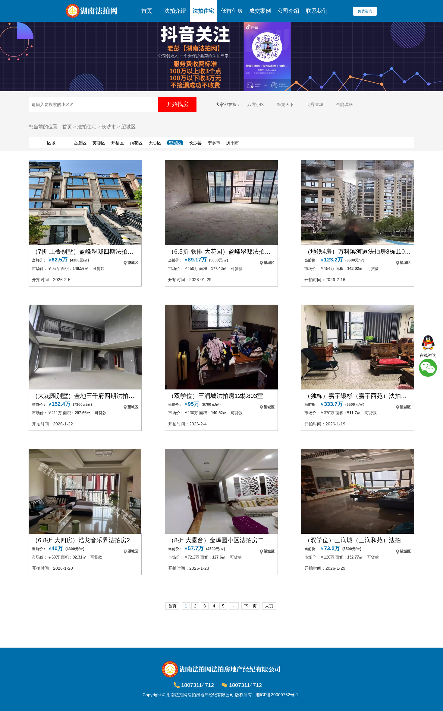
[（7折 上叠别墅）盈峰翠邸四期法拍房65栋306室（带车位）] (85, 202)
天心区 (155, 142)
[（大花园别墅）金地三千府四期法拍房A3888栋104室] (85, 347)
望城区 (128, 126)
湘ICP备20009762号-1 (277, 694)
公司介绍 (288, 11)
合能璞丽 (344, 104)
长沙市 (109, 126)
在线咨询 (427, 355)
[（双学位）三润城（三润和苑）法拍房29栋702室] (357, 491)
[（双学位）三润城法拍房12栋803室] (221, 347)
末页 (269, 606)
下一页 (250, 606)
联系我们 (317, 11)
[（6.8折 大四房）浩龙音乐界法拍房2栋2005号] (85, 491)
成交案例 (260, 11)
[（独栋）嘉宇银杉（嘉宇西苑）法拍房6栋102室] (357, 347)
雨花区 (136, 142)
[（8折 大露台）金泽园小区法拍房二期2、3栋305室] (221, 491)
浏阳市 (232, 142)
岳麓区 (80, 142)
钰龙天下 (285, 104)
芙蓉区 (99, 142)
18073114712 (245, 685)
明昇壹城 (314, 104)
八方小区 (255, 104)
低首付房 (232, 11)
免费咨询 (365, 11)
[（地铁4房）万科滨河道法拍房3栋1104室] (357, 202)
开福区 (117, 142)
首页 (146, 11)
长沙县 (195, 142)
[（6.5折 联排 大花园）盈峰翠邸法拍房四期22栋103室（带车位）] (221, 202)
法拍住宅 (203, 11)
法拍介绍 (175, 11)
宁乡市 (214, 142)
